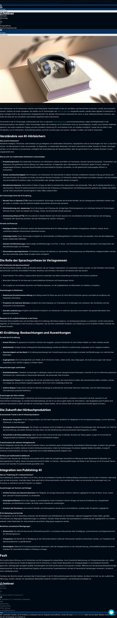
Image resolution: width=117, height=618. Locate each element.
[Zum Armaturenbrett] (58, 7)
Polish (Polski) (18, 3)
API (1, 591)
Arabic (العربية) (66, 1)
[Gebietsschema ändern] (1, 30)
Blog (10, 595)
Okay (1, 612)
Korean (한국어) (89, 1)
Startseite (3, 586)
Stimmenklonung (59, 122)
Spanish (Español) (30, 1)
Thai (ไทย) (26, 3)
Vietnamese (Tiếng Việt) (38, 3)
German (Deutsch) (42, 1)
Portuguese (20, 1)
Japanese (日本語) (77, 1)
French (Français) (55, 1)
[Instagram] (1, 597)
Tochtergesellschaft (17, 595)
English (2, 1)
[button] (58, 5)
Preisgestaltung (4, 595)
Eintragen (3, 9)
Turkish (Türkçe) (10, 1)
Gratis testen (4, 11)
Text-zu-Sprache (64, 111)
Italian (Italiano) (99, 1)
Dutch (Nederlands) (53, 3)
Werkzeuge (3, 588)
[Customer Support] (111, 612)
